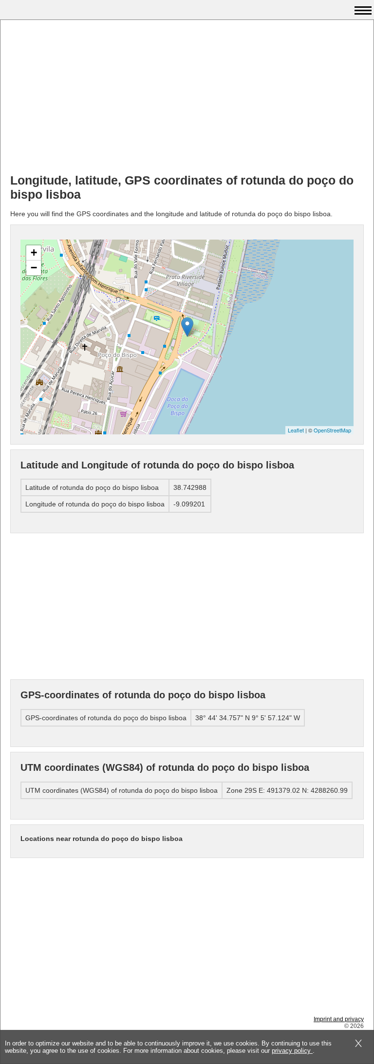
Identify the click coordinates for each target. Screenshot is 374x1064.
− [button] (34, 267)
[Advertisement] (187, 98)
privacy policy (292, 1050)
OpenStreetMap (332, 430)
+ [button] (34, 252)
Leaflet (296, 430)
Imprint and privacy (339, 1019)
